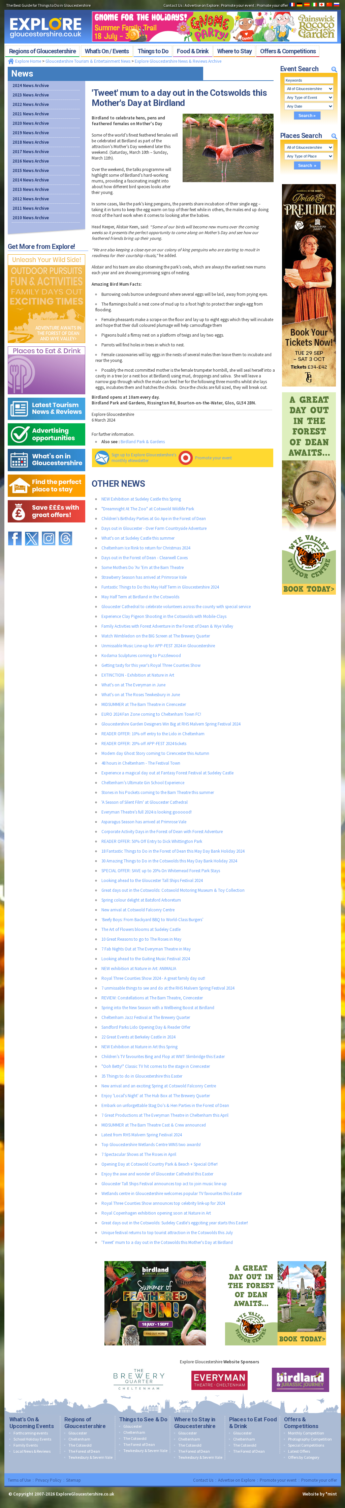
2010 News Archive (30, 218)
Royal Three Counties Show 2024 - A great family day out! (153, 978)
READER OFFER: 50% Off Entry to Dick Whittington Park (151, 841)
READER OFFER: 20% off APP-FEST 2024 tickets (143, 743)
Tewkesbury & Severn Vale (90, 1457)
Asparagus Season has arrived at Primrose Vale (143, 822)
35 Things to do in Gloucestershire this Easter (141, 1076)
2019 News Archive (30, 133)
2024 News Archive (30, 85)
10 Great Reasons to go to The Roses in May (141, 939)
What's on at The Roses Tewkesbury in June (140, 695)
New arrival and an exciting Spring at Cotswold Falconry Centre (158, 1086)
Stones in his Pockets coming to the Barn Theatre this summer (157, 792)
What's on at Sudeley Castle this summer (138, 538)
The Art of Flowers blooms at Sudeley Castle (141, 929)
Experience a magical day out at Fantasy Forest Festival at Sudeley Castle (167, 773)
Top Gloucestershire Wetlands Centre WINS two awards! (151, 1144)
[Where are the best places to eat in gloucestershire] (46, 345)
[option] (138, 1380)
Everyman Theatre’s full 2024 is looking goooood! (146, 812)
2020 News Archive (30, 123)
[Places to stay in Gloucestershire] (46, 473)
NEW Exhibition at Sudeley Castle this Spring (141, 499)
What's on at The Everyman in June (133, 685)
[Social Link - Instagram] (48, 528)
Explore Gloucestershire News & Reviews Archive (178, 61)
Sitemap (73, 1480)
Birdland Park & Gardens (143, 442)
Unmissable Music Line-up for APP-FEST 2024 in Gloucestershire (158, 646)
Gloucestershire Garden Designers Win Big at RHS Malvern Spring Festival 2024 (170, 724)
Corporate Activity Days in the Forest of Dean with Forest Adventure (162, 831)
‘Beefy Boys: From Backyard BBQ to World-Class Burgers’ (152, 919)
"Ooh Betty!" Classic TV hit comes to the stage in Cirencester (155, 1066)
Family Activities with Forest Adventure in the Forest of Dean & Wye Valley (167, 626)
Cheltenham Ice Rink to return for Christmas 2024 (145, 548)
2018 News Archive (30, 142)
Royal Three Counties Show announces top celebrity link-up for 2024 (163, 1203)
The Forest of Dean (84, 1451)
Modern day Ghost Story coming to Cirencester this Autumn (155, 753)
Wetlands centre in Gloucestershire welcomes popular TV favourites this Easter (171, 1193)
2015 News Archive (30, 170)
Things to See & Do (143, 1419)
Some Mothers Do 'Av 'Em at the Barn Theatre (142, 567)
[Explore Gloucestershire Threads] (65, 528)
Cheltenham (79, 1439)
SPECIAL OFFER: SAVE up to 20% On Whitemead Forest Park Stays (160, 871)
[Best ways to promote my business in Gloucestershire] (46, 422)
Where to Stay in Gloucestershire (195, 1422)
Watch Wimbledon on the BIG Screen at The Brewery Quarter (155, 636)
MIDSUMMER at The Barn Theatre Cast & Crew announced (153, 1125)
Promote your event (213, 458)
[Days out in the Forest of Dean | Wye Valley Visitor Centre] (309, 391)
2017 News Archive (30, 151)
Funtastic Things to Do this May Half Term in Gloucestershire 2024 (160, 587)
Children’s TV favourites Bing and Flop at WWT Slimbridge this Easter (163, 1056)
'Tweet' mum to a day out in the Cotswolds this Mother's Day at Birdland (167, 1242)
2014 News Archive (30, 180)
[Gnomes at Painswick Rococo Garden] (214, 9)
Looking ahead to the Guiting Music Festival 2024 (145, 959)
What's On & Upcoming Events (31, 1422)
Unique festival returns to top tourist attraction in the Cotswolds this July (167, 1232)
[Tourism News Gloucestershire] (46, 396)
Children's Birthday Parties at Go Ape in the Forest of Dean (153, 518)
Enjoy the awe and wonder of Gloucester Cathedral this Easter (157, 1174)
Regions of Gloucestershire (85, 1422)
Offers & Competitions (301, 1422)
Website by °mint (320, 1494)
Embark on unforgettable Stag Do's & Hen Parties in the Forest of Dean (165, 1105)
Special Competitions (306, 1445)
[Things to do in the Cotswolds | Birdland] (155, 1259)
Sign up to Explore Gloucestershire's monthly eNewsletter (144, 457)
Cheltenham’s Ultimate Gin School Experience (142, 783)
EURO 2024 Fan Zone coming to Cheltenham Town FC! (151, 714)
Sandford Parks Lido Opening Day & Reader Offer (145, 1027)
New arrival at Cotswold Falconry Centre (138, 910)
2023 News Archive (30, 95)
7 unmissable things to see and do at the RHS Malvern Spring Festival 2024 (167, 988)
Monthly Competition (306, 1432)
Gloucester (77, 1432)
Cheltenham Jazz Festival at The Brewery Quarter (145, 1017)
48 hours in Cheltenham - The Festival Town (140, 763)
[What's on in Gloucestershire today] (46, 447)
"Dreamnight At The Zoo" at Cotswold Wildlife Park (147, 509)
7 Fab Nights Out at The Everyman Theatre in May (146, 949)
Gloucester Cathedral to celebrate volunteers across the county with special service (176, 606)
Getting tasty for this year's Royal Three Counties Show (150, 665)
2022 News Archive (30, 104)
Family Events (25, 1445)
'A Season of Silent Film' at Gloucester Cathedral (144, 802)
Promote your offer (319, 1480)
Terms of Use (19, 1480)
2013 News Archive (30, 189)
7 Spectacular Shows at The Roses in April (138, 1154)
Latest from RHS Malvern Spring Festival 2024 (141, 1135)
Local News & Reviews (32, 1451)
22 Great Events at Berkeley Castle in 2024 (138, 1037)
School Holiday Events (32, 1439)
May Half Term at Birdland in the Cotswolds (140, 597)
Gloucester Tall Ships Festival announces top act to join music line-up (164, 1184)
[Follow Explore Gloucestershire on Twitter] (31, 528)
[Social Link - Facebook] (14, 528)
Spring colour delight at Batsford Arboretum (141, 900)
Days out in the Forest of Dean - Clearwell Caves (144, 558)
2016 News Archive (30, 161)
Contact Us (203, 1480)
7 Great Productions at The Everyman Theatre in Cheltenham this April (164, 1115)
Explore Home (27, 61)
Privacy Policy (48, 1480)
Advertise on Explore (236, 1480)
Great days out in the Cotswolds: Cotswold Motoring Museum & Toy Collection (173, 890)
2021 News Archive (30, 114)
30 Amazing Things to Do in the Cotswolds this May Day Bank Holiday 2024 (169, 861)
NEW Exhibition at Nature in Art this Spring (139, 1047)
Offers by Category (303, 1457)
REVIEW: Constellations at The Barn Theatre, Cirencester (152, 998)
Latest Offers (299, 1451)
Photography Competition (310, 1439)
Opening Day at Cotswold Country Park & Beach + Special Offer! (159, 1164)
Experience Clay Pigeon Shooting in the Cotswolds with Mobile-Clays (163, 616)
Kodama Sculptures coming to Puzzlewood (141, 655)
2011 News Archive (30, 208)
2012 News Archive (30, 199)
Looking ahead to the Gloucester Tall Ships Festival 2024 (151, 880)
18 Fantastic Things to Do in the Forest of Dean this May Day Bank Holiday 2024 (172, 851)
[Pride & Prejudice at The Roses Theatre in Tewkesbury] (309, 183)
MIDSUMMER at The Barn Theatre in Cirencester (143, 704)
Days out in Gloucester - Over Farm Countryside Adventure (154, 528)
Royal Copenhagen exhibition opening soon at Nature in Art (156, 1213)
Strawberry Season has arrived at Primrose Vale (144, 577)
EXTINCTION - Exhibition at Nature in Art (137, 675)
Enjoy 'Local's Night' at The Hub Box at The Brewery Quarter (155, 1096)
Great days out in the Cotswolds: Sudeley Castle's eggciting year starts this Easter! (174, 1223)
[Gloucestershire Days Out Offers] (46, 499)
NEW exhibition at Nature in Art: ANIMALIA (138, 968)
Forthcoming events (30, 1432)
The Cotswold (80, 1445)
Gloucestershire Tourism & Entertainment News (87, 61)
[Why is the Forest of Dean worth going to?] (46, 253)
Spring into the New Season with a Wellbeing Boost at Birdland (157, 1008)
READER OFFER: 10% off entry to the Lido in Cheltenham (153, 734)
